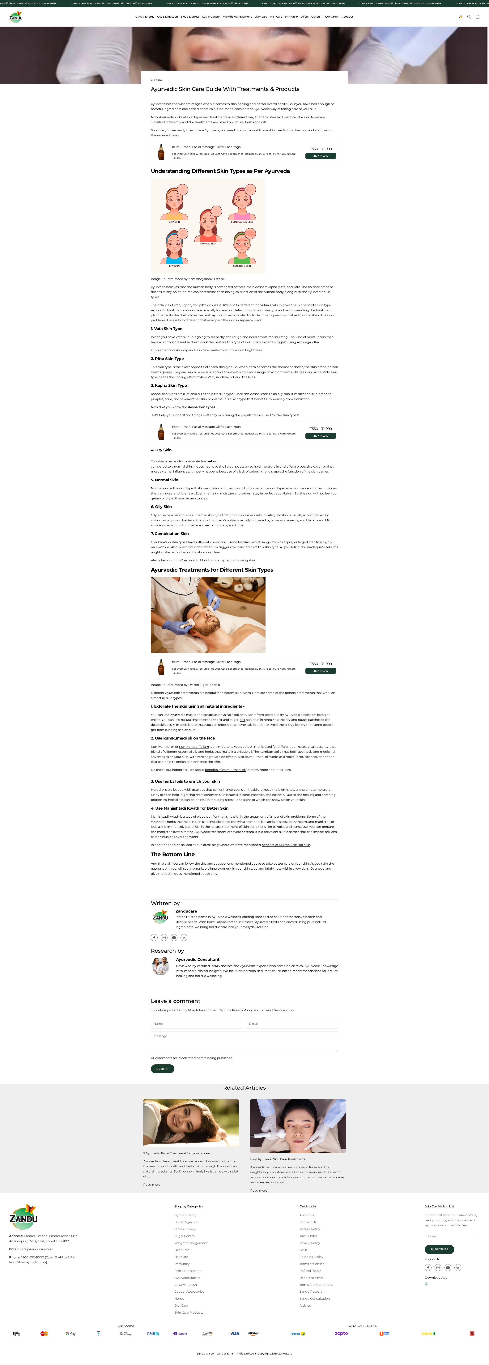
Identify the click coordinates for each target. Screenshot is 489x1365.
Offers (304, 16)
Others (315, 16)
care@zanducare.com (36, 1249)
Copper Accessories (189, 1291)
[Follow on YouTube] (174, 937)
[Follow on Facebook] (154, 937)
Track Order (331, 16)
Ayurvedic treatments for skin (173, 310)
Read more (151, 1184)
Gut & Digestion (167, 16)
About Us (348, 16)
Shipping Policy (311, 1257)
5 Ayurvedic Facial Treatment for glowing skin (176, 1153)
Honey (179, 1298)
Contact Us (308, 1222)
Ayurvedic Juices (187, 1278)
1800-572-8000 (32, 1257)
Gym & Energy (144, 16)
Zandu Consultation (315, 1298)
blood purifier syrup (215, 560)
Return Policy (310, 1229)
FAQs (303, 1250)
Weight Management (237, 16)
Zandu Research (312, 1291)
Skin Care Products (188, 1312)
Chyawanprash (185, 1285)
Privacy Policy (242, 1010)
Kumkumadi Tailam (194, 746)
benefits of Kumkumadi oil (225, 770)
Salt (242, 720)
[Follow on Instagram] (164, 937)
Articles (305, 1305)
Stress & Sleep (185, 1229)
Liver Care (260, 16)
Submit (162, 1068)
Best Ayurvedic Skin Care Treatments (277, 1159)
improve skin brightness (243, 350)
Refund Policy (310, 1271)
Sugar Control (211, 16)
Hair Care (276, 16)
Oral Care (181, 1305)
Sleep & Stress (190, 16)
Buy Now (321, 156)
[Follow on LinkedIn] (184, 937)
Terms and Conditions (316, 1285)
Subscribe (439, 1249)
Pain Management (188, 1271)
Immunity (291, 16)
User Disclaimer (311, 1278)
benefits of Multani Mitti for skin (286, 845)
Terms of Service (272, 1010)
